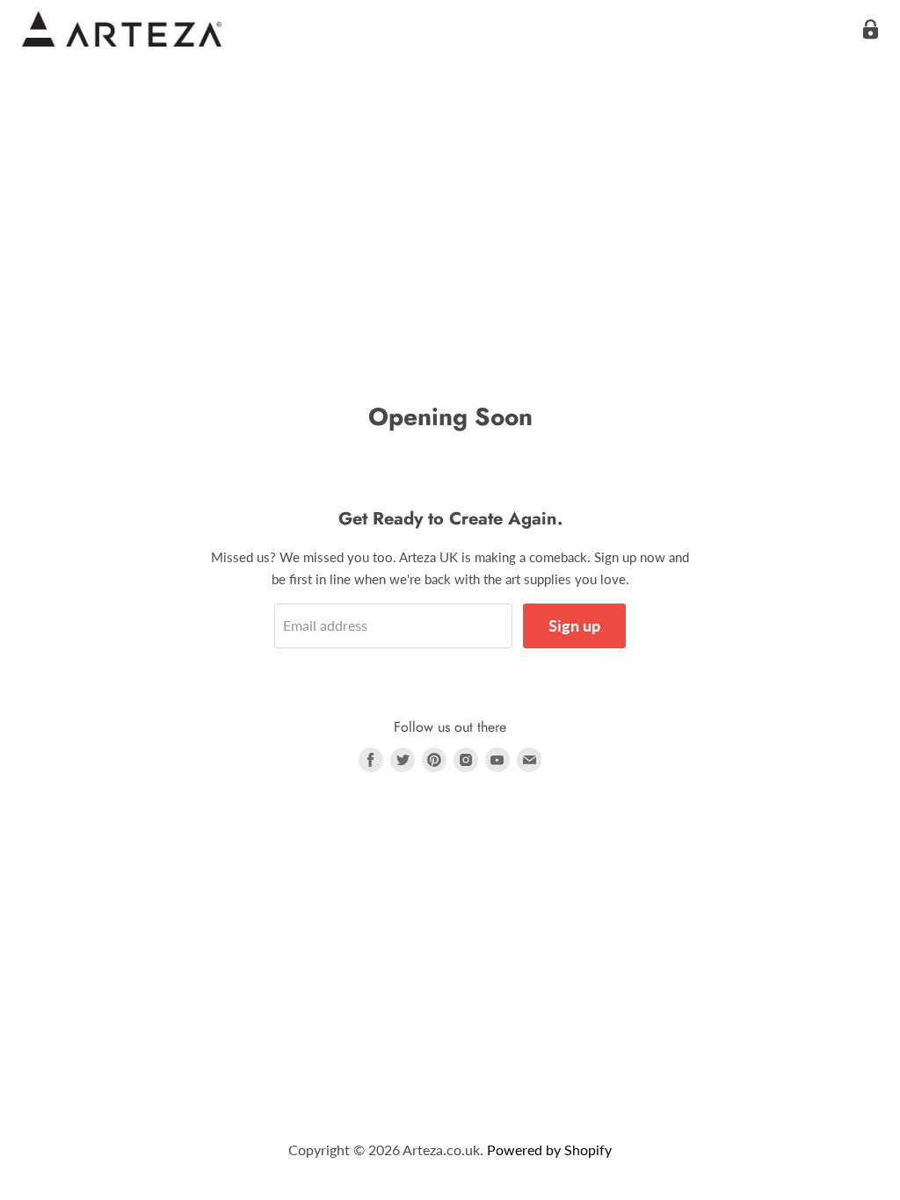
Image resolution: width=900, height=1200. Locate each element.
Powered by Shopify (549, 1149)
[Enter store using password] (870, 29)
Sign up (574, 625)
